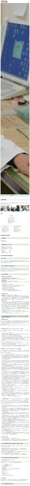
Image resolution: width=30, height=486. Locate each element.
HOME (1, 195)
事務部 (9, 195)
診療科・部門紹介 (5, 195)
